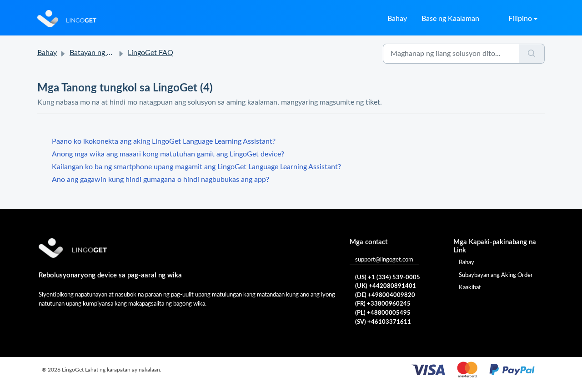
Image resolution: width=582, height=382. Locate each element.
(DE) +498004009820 (385, 295)
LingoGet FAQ (150, 52)
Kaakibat (470, 288)
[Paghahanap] (532, 54)
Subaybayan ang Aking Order (496, 275)
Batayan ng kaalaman (103, 52)
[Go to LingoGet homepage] (66, 18)
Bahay (397, 18)
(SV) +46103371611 (383, 322)
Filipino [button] (520, 18)
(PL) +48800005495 (383, 313)
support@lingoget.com (384, 260)
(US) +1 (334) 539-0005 (387, 278)
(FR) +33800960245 (383, 304)
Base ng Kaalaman (450, 18)
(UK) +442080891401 (385, 286)
